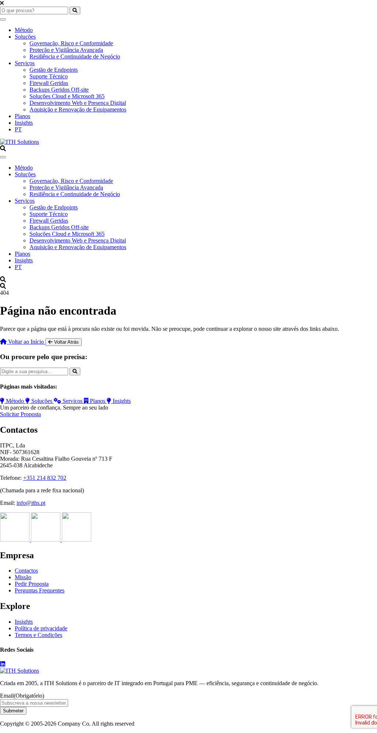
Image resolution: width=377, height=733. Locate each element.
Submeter (13, 710)
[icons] (15, 540)
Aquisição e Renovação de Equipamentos (77, 109)
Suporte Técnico (48, 76)
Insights (24, 123)
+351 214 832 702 (44, 478)
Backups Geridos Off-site (59, 89)
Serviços (25, 63)
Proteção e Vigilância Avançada (66, 50)
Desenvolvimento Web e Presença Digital (77, 103)
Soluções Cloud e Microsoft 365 (67, 96)
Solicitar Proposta (20, 414)
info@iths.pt (31, 503)
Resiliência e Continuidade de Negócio (74, 56)
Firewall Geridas (48, 83)
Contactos (26, 570)
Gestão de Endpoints (53, 70)
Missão (23, 577)
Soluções (25, 36)
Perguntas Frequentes (39, 590)
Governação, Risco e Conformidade (71, 43)
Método (24, 30)
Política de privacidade (41, 628)
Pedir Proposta (32, 584)
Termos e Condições (38, 635)
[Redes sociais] (2, 664)
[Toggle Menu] (3, 19)
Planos (22, 116)
